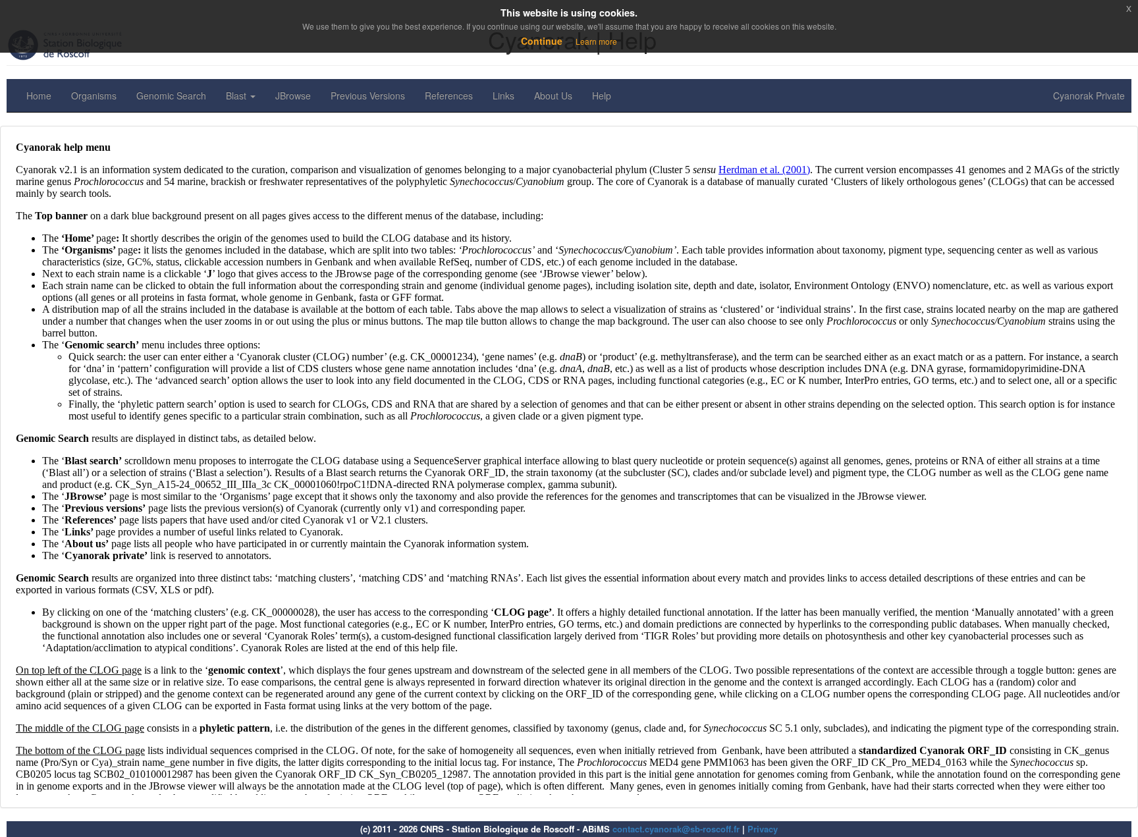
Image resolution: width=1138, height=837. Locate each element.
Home (38, 95)
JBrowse (293, 95)
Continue (541, 40)
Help (601, 95)
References (449, 95)
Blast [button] (237, 95)
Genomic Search (171, 95)
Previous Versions (368, 95)
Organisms (94, 95)
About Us (553, 95)
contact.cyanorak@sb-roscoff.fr (676, 829)
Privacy (762, 829)
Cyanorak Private (1089, 95)
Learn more (596, 41)
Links (503, 95)
